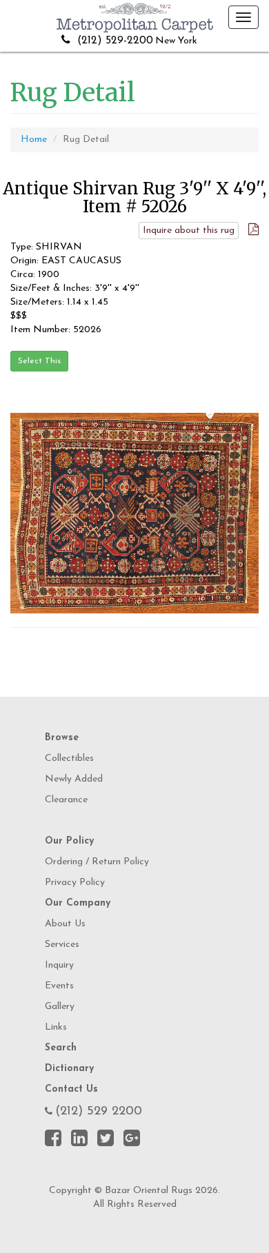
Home (34, 139)
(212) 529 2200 (98, 1112)
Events (59, 986)
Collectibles (69, 758)
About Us (65, 924)
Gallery (59, 1006)
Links (56, 1027)
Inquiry (59, 965)
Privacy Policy (75, 882)
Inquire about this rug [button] (189, 230)
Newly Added (74, 779)
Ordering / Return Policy (97, 862)
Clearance (66, 800)
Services (62, 944)
